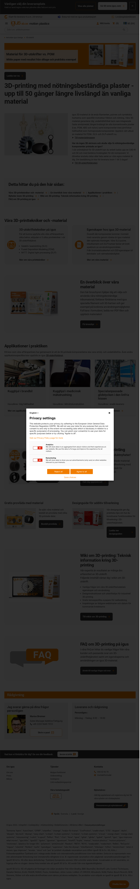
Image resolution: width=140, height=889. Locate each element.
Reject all (58, 471)
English (33, 413)
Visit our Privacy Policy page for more (46, 438)
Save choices (70, 477)
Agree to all (82, 471)
